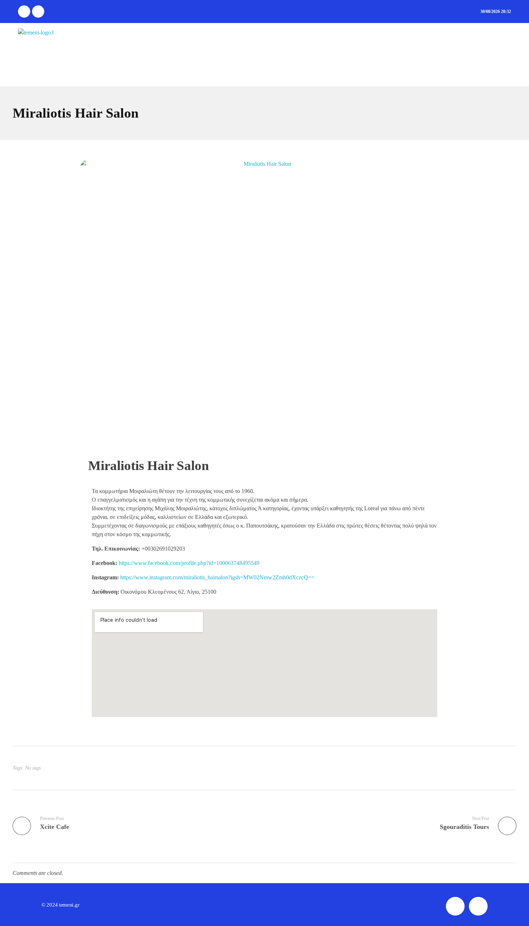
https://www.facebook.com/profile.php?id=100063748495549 (189, 563)
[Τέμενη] (36, 54)
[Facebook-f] (455, 906)
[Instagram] (38, 11)
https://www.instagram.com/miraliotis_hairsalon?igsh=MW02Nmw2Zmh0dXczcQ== (217, 577)
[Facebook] (24, 11)
